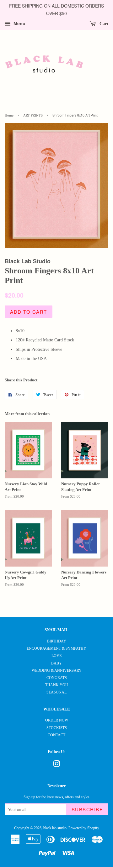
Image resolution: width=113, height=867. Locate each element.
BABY (56, 663)
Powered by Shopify (83, 828)
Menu (18, 23)
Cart (103, 23)
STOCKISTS (56, 728)
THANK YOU (56, 685)
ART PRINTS (33, 115)
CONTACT (56, 735)
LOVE (56, 655)
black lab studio (55, 828)
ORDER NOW (56, 720)
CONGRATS (56, 678)
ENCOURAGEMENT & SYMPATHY (56, 648)
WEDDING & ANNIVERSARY (57, 670)
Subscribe (87, 809)
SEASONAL (56, 692)
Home (9, 115)
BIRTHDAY (56, 641)
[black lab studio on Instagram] (56, 765)
